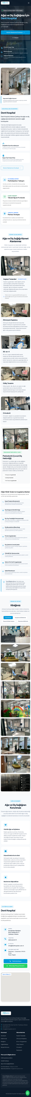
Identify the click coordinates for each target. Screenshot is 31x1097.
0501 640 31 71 (12, 940)
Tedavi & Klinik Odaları (8, 621)
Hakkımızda (4, 1038)
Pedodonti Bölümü (23, 621)
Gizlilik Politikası (5, 1061)
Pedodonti (19, 1050)
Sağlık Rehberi (4, 1044)
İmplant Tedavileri (20, 1035)
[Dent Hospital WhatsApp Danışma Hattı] (27, 1092)
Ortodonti (19, 1047)
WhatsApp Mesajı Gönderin (16, 965)
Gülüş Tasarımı (20, 1044)
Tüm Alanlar (8, 617)
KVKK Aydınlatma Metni (6, 1058)
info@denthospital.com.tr (16, 945)
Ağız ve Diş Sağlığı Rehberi (7, 1063)
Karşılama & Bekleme (20, 617)
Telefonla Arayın (16, 961)
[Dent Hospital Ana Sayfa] (5, 3)
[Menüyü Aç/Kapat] (28, 3)
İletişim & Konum (5, 1047)
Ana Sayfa (3, 1035)
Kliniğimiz (3, 1041)
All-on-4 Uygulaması (21, 1041)
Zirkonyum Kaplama (21, 1038)
